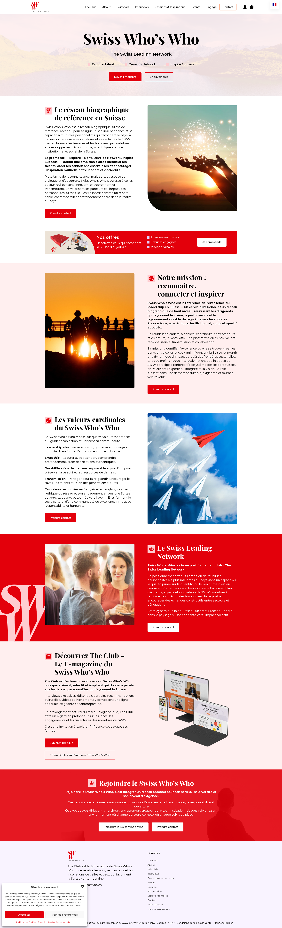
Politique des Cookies (26, 922)
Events (195, 7)
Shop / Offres (155, 891)
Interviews (142, 7)
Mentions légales (223, 922)
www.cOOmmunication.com (138, 922)
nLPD (171, 922)
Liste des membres (159, 908)
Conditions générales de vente (194, 922)
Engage (211, 7)
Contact (228, 7)
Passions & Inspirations (170, 7)
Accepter (24, 914)
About (106, 7)
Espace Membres (158, 895)
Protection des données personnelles (54, 922)
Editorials (123, 7)
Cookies (161, 922)
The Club (90, 7)
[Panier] (252, 7)
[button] (82, 887)
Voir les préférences (65, 914)
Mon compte (155, 904)
